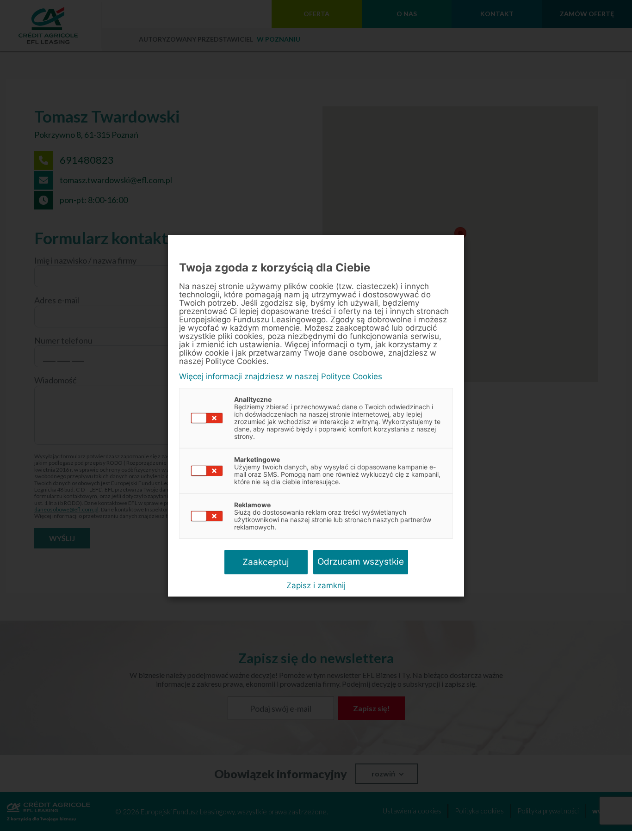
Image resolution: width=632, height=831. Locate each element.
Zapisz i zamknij (316, 585)
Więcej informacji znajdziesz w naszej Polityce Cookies (280, 377)
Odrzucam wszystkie (360, 561)
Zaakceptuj (265, 562)
